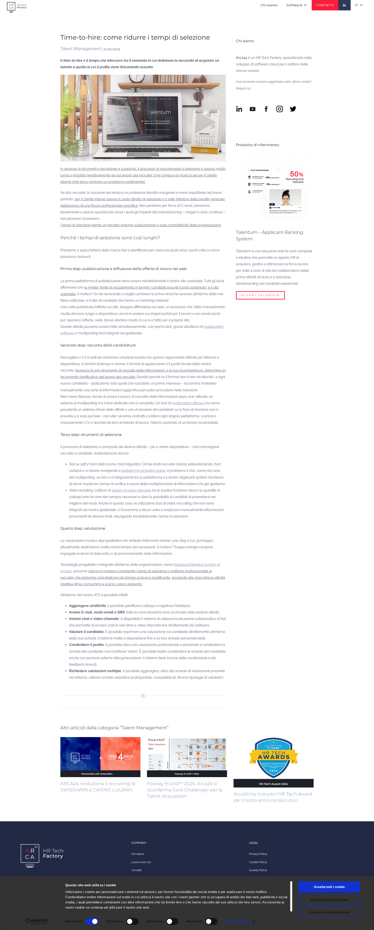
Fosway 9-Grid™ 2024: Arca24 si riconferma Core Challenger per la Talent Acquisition (184, 790)
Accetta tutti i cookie (329, 887)
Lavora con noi (141, 862)
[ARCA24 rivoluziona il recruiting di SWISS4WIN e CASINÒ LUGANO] (100, 757)
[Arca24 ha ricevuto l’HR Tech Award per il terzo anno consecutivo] (274, 762)
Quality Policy (258, 870)
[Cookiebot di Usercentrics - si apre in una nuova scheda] (37, 921)
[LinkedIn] (344, 5)
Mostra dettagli (237, 921)
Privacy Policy (258, 854)
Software (294, 5)
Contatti (136, 870)
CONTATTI (325, 5)
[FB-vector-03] (266, 107)
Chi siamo (269, 5)
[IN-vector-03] (239, 107)
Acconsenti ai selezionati (329, 899)
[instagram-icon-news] (279, 107)
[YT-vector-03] (252, 107)
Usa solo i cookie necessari (329, 912)
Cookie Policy (258, 862)
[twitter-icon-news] (293, 107)
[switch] (132, 921)
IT (356, 5)
